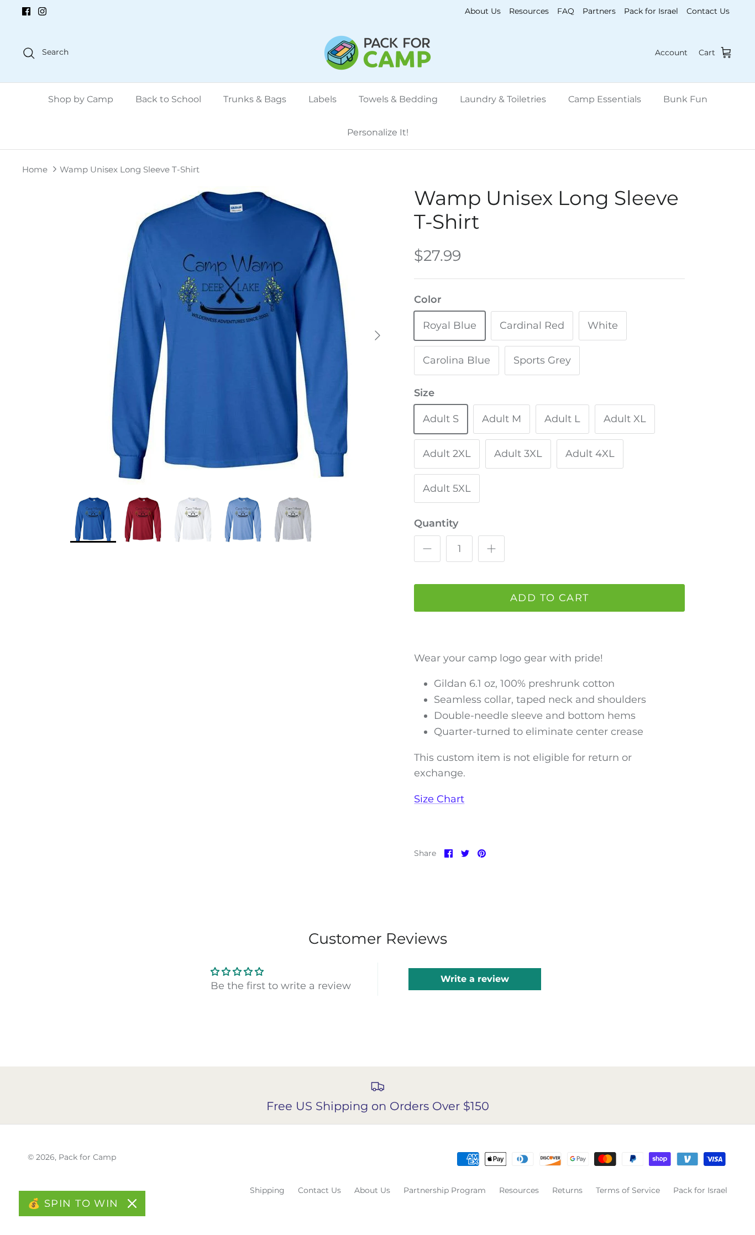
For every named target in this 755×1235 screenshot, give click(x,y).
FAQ (565, 11)
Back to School (168, 99)
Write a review (475, 979)
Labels (322, 99)
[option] (230, 335)
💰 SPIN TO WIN (73, 1203)
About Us (483, 11)
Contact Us (708, 11)
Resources (529, 11)
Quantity (436, 523)
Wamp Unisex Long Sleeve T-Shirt (130, 169)
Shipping (267, 1190)
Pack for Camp (87, 1157)
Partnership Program (444, 1190)
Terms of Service (628, 1190)
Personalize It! (377, 132)
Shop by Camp (80, 99)
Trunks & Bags (254, 99)
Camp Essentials (604, 99)
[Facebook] (26, 11)
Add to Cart (549, 598)
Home (35, 169)
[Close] (132, 1203)
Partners (599, 11)
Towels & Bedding (398, 99)
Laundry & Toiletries (503, 99)
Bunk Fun (685, 99)
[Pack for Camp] (377, 52)
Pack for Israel (651, 11)
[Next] (377, 335)
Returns (567, 1190)
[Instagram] (42, 11)
